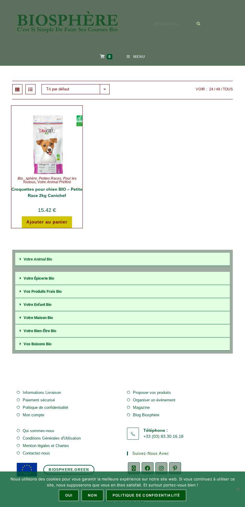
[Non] (238, 489)
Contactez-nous (36, 453)
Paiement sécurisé (39, 400)
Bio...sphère (27, 178)
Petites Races (50, 178)
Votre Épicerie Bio (39, 278)
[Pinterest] (175, 468)
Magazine (141, 407)
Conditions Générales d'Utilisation (52, 438)
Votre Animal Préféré (54, 182)
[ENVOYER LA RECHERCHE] (198, 24)
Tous (228, 89)
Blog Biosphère (146, 415)
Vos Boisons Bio (37, 344)
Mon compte (33, 415)
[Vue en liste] (30, 89)
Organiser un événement (154, 400)
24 (211, 89)
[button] (122, 259)
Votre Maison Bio (38, 317)
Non (92, 495)
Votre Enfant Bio (37, 304)
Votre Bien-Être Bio (40, 331)
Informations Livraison (42, 392)
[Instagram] (161, 468)
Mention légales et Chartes (46, 445)
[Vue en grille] (17, 89)
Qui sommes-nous (38, 431)
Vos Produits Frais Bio (43, 291)
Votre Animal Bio (38, 259)
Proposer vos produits (152, 392)
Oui (69, 495)
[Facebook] (148, 468)
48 (218, 89)
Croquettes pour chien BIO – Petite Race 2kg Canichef (46, 192)
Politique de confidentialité (45, 407)
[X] (134, 468)
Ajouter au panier (47, 221)
